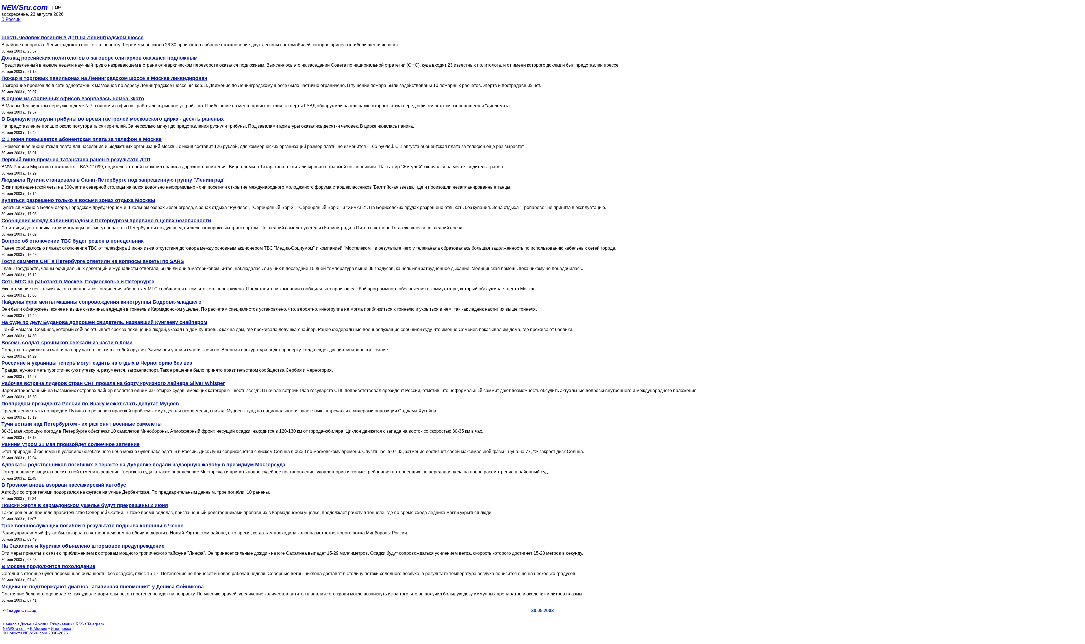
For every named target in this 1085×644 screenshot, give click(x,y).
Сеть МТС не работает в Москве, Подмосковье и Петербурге (77, 281)
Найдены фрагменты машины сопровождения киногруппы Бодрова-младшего (101, 302)
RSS (80, 624)
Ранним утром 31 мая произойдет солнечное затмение (70, 444)
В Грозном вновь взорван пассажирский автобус (63, 485)
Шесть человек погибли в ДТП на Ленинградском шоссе (72, 37)
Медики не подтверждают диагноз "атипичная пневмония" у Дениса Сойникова (102, 586)
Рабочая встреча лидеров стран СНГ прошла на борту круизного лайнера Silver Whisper (113, 383)
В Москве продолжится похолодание (48, 566)
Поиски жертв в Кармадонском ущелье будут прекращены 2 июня (84, 505)
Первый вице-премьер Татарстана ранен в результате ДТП (75, 159)
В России (11, 19)
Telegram (95, 624)
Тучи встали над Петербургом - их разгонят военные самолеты (81, 424)
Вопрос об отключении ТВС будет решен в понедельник (72, 241)
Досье (25, 624)
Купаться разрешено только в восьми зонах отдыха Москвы (78, 200)
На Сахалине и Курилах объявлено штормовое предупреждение (82, 546)
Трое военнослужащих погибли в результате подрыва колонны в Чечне (92, 525)
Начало (10, 624)
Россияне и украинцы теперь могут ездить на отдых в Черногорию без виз (96, 363)
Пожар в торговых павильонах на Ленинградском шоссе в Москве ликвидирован (104, 78)
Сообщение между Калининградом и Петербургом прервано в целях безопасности (106, 220)
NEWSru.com (24, 7)
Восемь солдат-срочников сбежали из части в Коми (67, 342)
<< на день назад (19, 610)
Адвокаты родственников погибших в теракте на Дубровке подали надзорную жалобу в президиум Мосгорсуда (143, 464)
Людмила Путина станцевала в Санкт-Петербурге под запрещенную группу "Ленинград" (113, 180)
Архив (40, 624)
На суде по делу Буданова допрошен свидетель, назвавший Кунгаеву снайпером (104, 322)
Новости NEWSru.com (27, 633)
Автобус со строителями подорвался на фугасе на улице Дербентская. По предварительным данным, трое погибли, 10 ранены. (135, 492)
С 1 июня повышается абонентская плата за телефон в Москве (81, 139)
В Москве (38, 628)
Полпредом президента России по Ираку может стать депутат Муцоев (90, 403)
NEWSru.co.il (14, 628)
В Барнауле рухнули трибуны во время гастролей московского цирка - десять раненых (112, 119)
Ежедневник (61, 624)
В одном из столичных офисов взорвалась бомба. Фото (72, 98)
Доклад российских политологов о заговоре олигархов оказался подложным (99, 58)
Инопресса (61, 628)
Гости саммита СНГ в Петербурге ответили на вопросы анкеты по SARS (92, 261)
